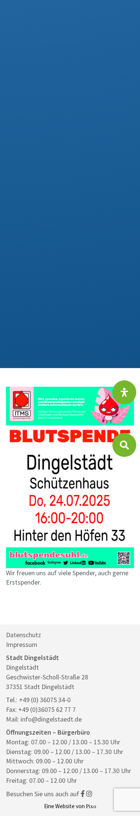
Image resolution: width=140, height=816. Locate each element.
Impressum (21, 644)
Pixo (91, 806)
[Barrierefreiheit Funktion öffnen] (124, 392)
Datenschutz (23, 634)
